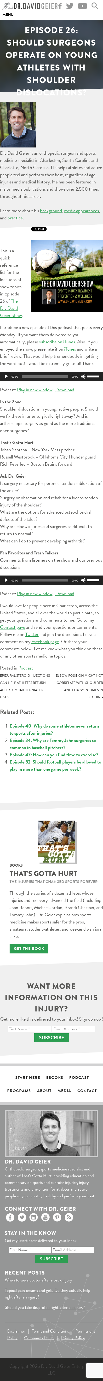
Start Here (27, 1078)
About (44, 1091)
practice (15, 217)
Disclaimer (16, 1331)
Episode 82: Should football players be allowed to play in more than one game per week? (55, 765)
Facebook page (45, 641)
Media (64, 1091)
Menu (8, 15)
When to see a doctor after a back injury (38, 1280)
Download (64, 389)
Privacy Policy (73, 1337)
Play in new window (34, 389)
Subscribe (51, 1037)
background (51, 210)
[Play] (6, 376)
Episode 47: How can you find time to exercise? (54, 754)
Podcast (25, 667)
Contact (87, 1091)
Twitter (32, 634)
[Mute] (83, 376)
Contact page (12, 627)
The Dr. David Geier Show (11, 308)
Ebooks (54, 1078)
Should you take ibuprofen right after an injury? (45, 1307)
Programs (19, 1091)
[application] (51, 376)
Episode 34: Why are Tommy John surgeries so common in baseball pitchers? (53, 744)
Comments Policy (39, 1337)
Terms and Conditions (50, 1331)
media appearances (81, 210)
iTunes (70, 349)
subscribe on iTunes (57, 341)
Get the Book (29, 949)
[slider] (94, 376)
